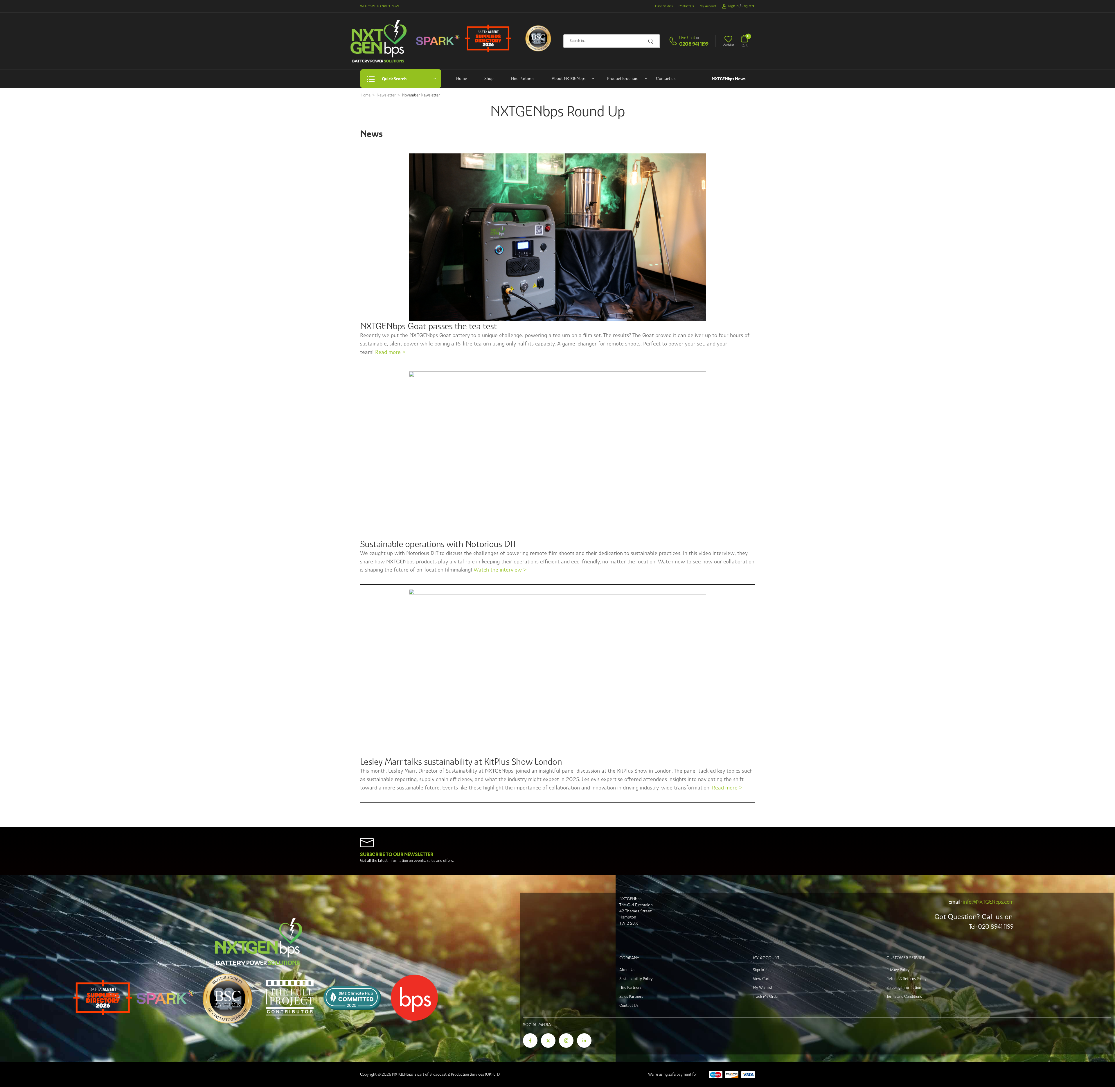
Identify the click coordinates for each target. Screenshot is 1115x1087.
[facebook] (530, 1040)
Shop (488, 78)
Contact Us (686, 6)
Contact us (665, 78)
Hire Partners (522, 78)
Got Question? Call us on (973, 916)
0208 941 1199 (693, 44)
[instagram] (566, 1040)
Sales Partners (631, 996)
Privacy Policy (898, 970)
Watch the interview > (500, 570)
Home (461, 78)
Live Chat (687, 37)
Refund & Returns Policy (906, 979)
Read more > (390, 352)
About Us (627, 970)
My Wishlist (762, 987)
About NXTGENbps (568, 78)
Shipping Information (903, 987)
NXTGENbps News (729, 78)
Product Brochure (623, 78)
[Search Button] (652, 41)
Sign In (758, 970)
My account (708, 6)
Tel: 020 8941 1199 (991, 926)
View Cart (761, 979)
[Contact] (674, 41)
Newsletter (386, 95)
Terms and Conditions (904, 996)
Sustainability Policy (636, 979)
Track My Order (766, 996)
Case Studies (663, 6)
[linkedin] (584, 1040)
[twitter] (548, 1040)
